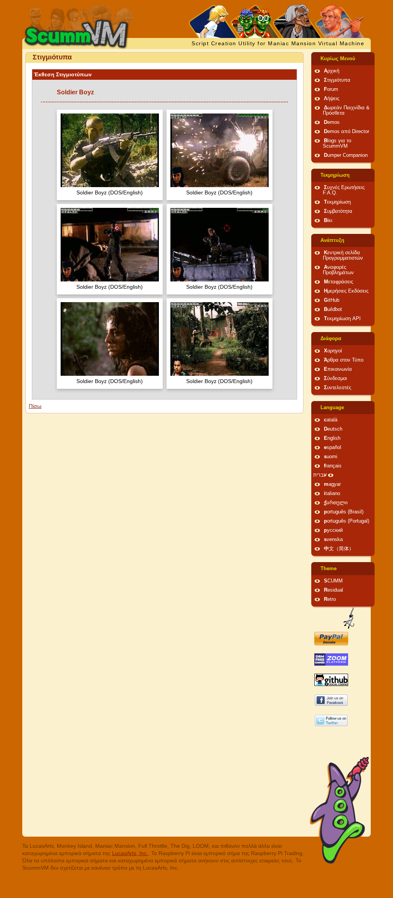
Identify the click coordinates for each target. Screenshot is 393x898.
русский (333, 530)
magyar (332, 484)
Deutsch (333, 429)
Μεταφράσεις (338, 282)
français (333, 466)
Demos (332, 122)
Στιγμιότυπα (337, 80)
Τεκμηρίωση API (342, 318)
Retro (330, 599)
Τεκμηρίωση (335, 175)
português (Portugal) (346, 521)
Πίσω (35, 406)
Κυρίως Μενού (337, 58)
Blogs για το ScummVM (337, 143)
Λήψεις (331, 98)
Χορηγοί (333, 351)
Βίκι (328, 220)
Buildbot (333, 309)
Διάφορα (330, 338)
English (332, 438)
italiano (332, 493)
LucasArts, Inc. (130, 853)
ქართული (336, 502)
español (332, 447)
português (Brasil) (343, 512)
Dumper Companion (346, 155)
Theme (328, 568)
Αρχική (331, 71)
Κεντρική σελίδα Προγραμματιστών (343, 255)
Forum (331, 89)
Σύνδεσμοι (335, 378)
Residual (333, 590)
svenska (333, 539)
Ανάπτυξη (332, 240)
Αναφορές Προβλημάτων (338, 270)
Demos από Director (346, 131)
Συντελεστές (337, 387)
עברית (320, 475)
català (330, 420)
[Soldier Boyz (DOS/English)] (110, 151)
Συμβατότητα (338, 211)
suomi (330, 456)
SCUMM (333, 581)
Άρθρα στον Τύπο (343, 360)
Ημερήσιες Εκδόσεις (346, 291)
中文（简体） (339, 548)
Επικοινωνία (338, 369)
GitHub (331, 300)
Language (332, 407)
